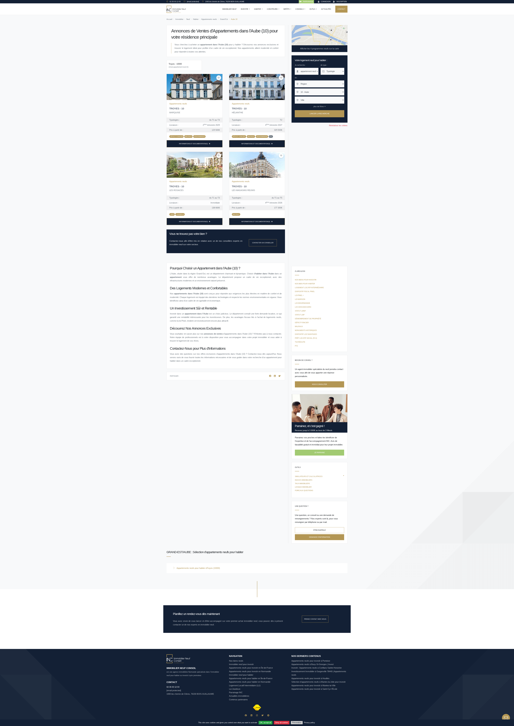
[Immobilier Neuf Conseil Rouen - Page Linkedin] (251, 715)
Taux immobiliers (302, 483)
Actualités (326, 9)
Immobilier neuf (229, 9)
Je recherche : (300, 65)
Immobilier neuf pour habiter (241, 675)
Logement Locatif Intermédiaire (309, 288)
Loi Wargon (300, 299)
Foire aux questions (304, 490)
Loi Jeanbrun (234, 689)
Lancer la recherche (319, 114)
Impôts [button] (287, 9)
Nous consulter (319, 384)
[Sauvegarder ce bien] (218, 77)
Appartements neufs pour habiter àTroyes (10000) (198, 568)
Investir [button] (245, 9)
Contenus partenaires (238, 699)
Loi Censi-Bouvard (303, 307)
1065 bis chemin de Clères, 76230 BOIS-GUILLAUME (190, 694)
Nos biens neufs (236, 661)
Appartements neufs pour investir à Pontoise (310, 661)
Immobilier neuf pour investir (241, 664)
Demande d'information (319, 537)
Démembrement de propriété (308, 319)
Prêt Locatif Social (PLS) (306, 338)
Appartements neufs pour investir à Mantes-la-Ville (313, 685)
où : (296, 78)
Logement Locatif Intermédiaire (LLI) (244, 685)
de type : (324, 65)
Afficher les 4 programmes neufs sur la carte (319, 48)
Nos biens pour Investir (305, 280)
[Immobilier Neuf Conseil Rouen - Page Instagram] (257, 715)
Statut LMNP (300, 311)
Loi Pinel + (299, 295)
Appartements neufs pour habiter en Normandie (249, 682)
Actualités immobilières (239, 696)
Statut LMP (300, 315)
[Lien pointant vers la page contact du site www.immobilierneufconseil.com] (506, 718)
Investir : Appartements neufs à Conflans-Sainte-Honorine (316, 668)
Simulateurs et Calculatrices (308, 476)
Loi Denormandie (302, 303)
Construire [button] (272, 9)
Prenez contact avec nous (315, 619)
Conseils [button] (299, 9)
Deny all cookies (281, 723)
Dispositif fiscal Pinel (305, 291)
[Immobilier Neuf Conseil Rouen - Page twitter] (263, 715)
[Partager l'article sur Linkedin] (275, 376)
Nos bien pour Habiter (305, 284)
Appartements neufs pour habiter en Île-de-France (250, 678)
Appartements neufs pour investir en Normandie (250, 671)
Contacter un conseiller (262, 243)
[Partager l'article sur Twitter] (279, 376)
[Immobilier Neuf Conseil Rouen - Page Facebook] (246, 715)
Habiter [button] (257, 9)
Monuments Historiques (306, 330)
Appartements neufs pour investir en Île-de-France (251, 668)
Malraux (299, 326)
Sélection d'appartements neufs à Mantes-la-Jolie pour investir (318, 682)
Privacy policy (309, 723)
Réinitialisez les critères (338, 126)
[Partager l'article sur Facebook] (270, 376)
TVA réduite (300, 342)
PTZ (296, 346)
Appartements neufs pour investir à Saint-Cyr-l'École (314, 689)
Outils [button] (312, 9)
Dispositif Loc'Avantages (306, 334)
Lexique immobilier (303, 487)
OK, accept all (265, 723)
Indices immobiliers (303, 480)
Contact (341, 9)
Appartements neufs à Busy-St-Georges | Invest (312, 664)
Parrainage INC (236, 692)
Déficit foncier (302, 323)
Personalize (296, 723)
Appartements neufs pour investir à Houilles (310, 678)
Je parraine (319, 453)
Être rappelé (319, 530)
